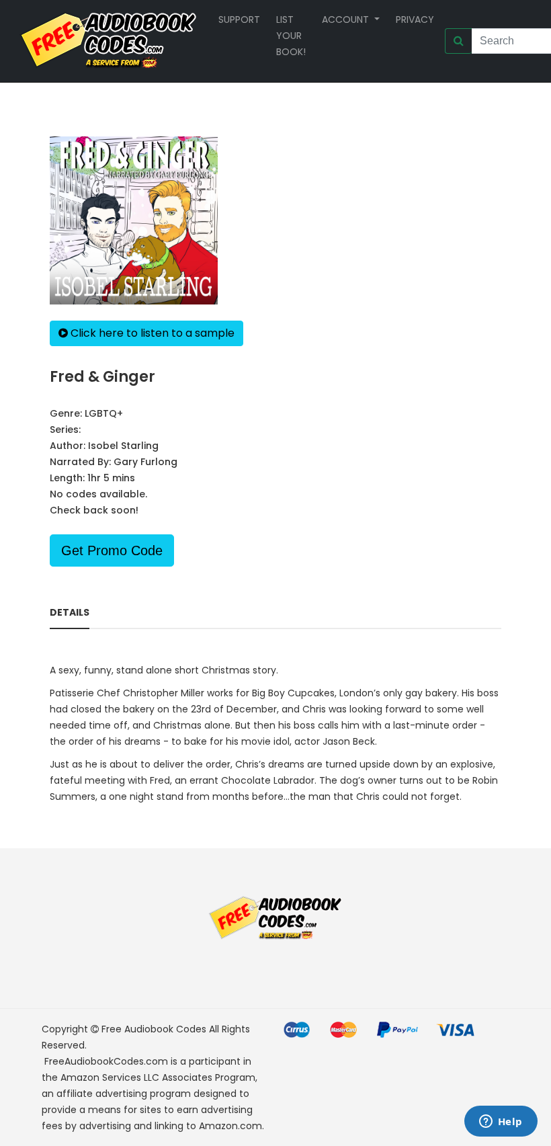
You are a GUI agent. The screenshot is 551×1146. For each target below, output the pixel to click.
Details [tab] (69, 612)
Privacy (415, 19)
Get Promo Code (112, 550)
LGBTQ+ (104, 413)
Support (239, 19)
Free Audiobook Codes (153, 1029)
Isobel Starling (123, 445)
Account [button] (347, 19)
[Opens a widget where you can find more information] (501, 1122)
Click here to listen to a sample (151, 333)
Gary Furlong (145, 461)
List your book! (291, 35)
